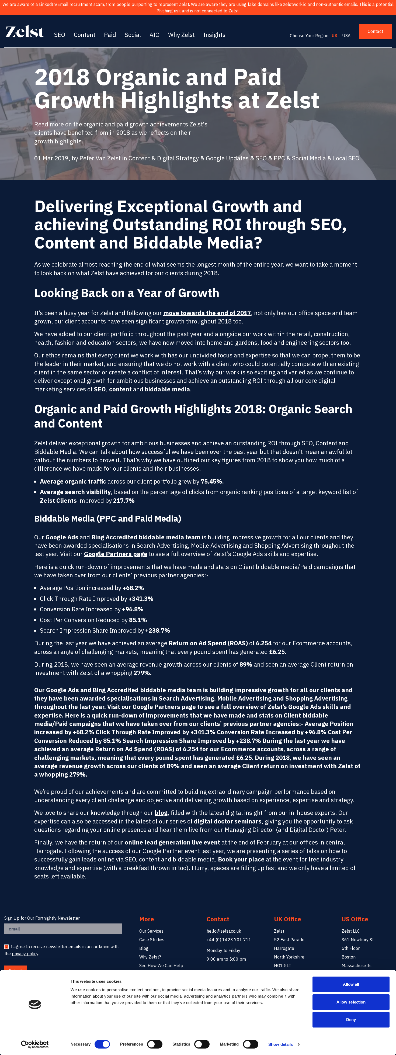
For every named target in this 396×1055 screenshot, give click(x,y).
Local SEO (346, 158)
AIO (154, 35)
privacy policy (25, 953)
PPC (279, 158)
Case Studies (151, 939)
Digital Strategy (178, 158)
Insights (214, 35)
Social (133, 35)
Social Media (309, 158)
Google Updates (227, 158)
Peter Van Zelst (100, 158)
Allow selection (351, 1002)
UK (335, 35)
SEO (59, 35)
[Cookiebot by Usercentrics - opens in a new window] (34, 1044)
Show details (280, 1044)
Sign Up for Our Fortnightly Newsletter (42, 918)
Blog (143, 948)
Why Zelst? (150, 957)
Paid (110, 35)
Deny (351, 1019)
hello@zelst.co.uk (224, 931)
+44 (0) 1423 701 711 (229, 939)
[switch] (154, 1044)
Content (84, 35)
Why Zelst (181, 35)
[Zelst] (24, 31)
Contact (375, 31)
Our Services (151, 931)
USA (346, 35)
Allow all (351, 984)
